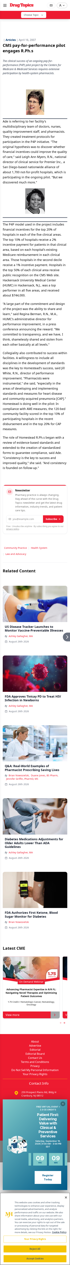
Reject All (35, 1248)
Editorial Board (35, 1054)
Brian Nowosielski (19, 922)
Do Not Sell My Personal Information (35, 1070)
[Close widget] (62, 1103)
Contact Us (35, 1058)
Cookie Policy (59, 1232)
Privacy (35, 1066)
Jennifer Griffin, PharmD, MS (22, 778)
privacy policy (12, 529)
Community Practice (15, 547)
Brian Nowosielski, (19, 775)
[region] (35, 1229)
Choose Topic (31, 14)
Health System (39, 547)
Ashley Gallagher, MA (21, 636)
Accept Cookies (35, 1258)
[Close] (66, 1197)
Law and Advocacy (15, 554)
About (35, 1041)
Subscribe (51, 519)
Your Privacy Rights (35, 1074)
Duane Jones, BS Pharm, (44, 775)
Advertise (35, 1045)
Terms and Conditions (35, 1062)
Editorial (35, 1050)
